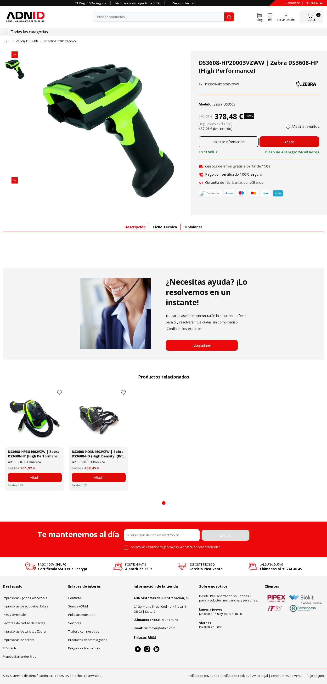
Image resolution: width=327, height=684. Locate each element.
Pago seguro (315, 675)
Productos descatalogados (87, 640)
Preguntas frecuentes (84, 648)
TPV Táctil (10, 648)
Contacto (74, 598)
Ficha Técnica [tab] (165, 226)
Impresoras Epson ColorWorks (25, 598)
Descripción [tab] (135, 226)
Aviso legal (260, 675)
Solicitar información (229, 141)
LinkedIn (156, 649)
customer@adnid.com (159, 628)
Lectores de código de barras (24, 623)
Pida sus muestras (81, 614)
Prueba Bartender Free (19, 656)
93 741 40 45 (314, 3)
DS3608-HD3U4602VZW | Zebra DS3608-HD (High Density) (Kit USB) (98, 453)
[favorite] (269, 15)
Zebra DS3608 (27, 41)
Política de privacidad (203, 675)
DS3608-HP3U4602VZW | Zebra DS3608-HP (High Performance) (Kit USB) (34, 453)
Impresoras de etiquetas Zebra (25, 606)
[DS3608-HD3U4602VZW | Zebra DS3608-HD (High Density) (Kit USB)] (98, 417)
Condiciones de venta (287, 675)
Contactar (292, 3)
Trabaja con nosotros (83, 631)
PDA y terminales (15, 614)
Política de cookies (235, 675)
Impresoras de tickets (18, 640)
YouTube (138, 649)
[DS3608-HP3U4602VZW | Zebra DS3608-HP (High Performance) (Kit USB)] (34, 417)
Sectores (74, 623)
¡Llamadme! (202, 345)
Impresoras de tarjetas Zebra (24, 631)
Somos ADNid (78, 606)
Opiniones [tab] (194, 226)
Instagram (147, 649)
